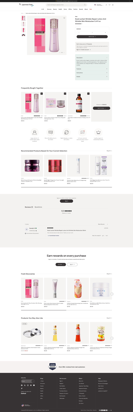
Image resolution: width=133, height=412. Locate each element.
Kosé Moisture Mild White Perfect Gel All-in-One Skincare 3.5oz (100, 304)
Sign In (61, 381)
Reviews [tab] (29, 207)
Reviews (81, 401)
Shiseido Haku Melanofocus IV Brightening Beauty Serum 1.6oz (76, 181)
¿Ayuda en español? (102, 391)
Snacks (42, 386)
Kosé (76, 16)
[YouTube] (34, 385)
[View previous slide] (59, 52)
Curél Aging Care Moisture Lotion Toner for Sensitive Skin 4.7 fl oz (100, 181)
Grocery (49, 9)
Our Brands (81, 383)
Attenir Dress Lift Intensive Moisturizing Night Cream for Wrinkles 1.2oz (31, 181)
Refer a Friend (82, 396)
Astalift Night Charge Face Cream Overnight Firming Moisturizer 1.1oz (54, 181)
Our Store (81, 403)
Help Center (101, 386)
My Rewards (62, 396)
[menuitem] (43, 9)
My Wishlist (62, 386)
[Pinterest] (31, 385)
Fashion (75, 9)
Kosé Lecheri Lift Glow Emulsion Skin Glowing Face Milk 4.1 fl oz (31, 304)
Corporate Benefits (83, 398)
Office (70, 9)
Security (94, 410)
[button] (78, 23)
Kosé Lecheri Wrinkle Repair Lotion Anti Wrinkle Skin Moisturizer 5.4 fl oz (31, 118)
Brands (81, 9)
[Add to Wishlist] (64, 18)
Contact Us (100, 388)
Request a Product (64, 393)
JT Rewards (81, 393)
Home (65, 9)
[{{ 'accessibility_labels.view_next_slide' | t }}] (112, 294)
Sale (90, 9)
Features (79, 69)
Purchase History (63, 391)
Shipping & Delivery (102, 381)
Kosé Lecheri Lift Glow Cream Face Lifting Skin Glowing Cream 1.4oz (54, 118)
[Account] (106, 5)
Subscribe (33, 381)
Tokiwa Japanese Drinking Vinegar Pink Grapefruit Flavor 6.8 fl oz (75, 348)
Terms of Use (83, 410)
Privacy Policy (89, 410)
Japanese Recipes (83, 388)
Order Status (63, 388)
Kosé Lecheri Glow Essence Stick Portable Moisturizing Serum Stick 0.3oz (53, 304)
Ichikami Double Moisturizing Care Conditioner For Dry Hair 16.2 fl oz (77, 304)
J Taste (42, 381)
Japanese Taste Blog (83, 386)
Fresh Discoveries (28, 274)
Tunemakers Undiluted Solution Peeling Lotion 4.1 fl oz (79, 118)
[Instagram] (28, 385)
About (86, 9)
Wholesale (62, 398)
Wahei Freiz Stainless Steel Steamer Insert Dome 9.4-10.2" (30, 348)
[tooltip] (53, 235)
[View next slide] (64, 52)
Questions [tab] (38, 207)
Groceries (42, 383)
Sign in (66, 201)
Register (61, 383)
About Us (81, 381)
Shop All (108, 150)
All (43, 9)
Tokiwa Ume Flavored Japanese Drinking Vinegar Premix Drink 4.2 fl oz (101, 348)
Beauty (55, 9)
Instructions (80, 72)
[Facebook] (21, 385)
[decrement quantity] (79, 32)
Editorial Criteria (82, 391)
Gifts (41, 398)
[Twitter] (24, 385)
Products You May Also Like (32, 318)
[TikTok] (21, 388)
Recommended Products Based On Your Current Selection (44, 151)
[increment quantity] (105, 32)
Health (60, 9)
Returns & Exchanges (103, 383)
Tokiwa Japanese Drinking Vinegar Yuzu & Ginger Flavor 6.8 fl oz (53, 348)
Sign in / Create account (83, 49)
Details (78, 76)
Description (80, 57)
